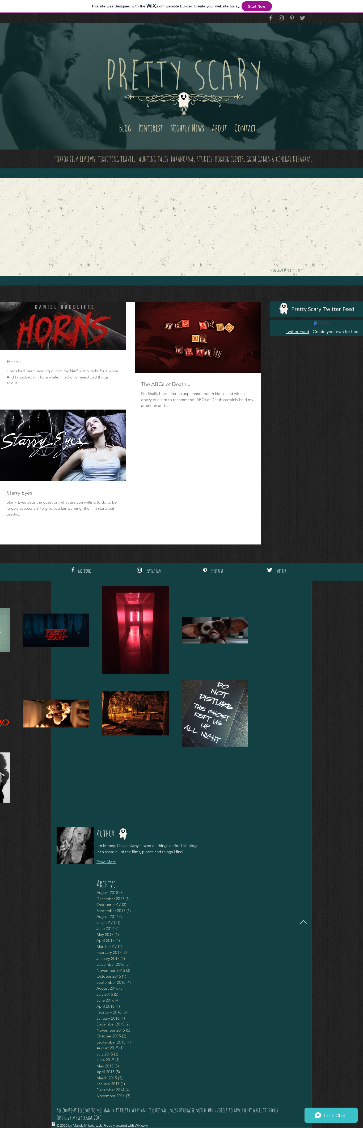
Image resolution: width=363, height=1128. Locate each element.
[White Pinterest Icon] (205, 570)
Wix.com (141, 1125)
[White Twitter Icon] (269, 570)
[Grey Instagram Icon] (281, 18)
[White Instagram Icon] (139, 570)
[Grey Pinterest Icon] (292, 18)
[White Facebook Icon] (73, 570)
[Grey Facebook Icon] (270, 18)
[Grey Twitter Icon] (302, 18)
